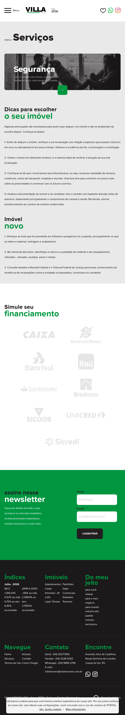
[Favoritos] (103, 10)
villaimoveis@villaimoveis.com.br (63, 671)
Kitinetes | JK (52, 593)
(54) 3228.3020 (64, 658)
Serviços (9, 658)
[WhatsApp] (110, 10)
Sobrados (67, 597)
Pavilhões (67, 584)
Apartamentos (53, 584)
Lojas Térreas (52, 601)
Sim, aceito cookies (50, 709)
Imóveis (26, 654)
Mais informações (76, 709)
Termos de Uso (12, 663)
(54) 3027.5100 (61, 654)
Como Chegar (30, 663)
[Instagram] (118, 10)
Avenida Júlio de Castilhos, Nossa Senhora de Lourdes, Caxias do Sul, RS (100, 658)
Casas (48, 588)
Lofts (47, 597)
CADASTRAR (89, 533)
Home (7, 654)
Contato (26, 658)
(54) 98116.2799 (67, 663)
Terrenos (67, 601)
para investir (92, 607)
